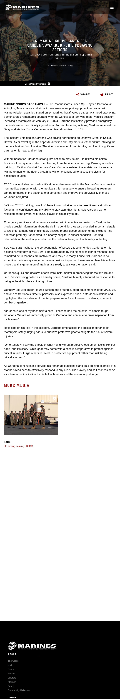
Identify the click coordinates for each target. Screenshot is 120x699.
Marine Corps (60, 646)
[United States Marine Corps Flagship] (22, 7)
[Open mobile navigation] (112, 7)
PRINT (109, 94)
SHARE (85, 94)
